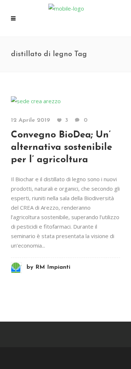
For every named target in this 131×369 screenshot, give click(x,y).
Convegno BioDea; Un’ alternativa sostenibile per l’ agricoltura (61, 147)
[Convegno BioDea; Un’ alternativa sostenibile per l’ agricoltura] (36, 100)
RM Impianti (48, 267)
